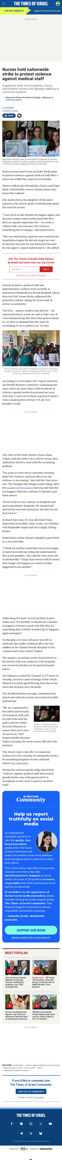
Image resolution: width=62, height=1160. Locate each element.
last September (19, 763)
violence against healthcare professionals (42, 1065)
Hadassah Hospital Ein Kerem (16, 1070)
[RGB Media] (25, 1149)
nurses (40, 1068)
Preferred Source (14, 100)
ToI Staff (9, 108)
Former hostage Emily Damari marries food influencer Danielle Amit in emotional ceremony (16, 1015)
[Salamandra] (46, 1149)
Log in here (39, 1097)
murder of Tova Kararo (20, 487)
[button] (58, 4)
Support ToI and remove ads (47, 11)
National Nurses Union (13, 1068)
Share (10, 116)
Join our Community (14, 11)
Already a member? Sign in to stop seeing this (31, 937)
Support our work (31, 930)
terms (43, 275)
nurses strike (29, 1068)
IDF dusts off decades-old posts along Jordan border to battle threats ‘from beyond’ (43, 982)
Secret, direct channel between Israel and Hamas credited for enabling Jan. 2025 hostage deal (15, 982)
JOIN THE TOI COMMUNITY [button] (31, 1091)
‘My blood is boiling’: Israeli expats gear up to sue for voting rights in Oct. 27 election (43, 1015)
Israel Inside (18, 1065)
